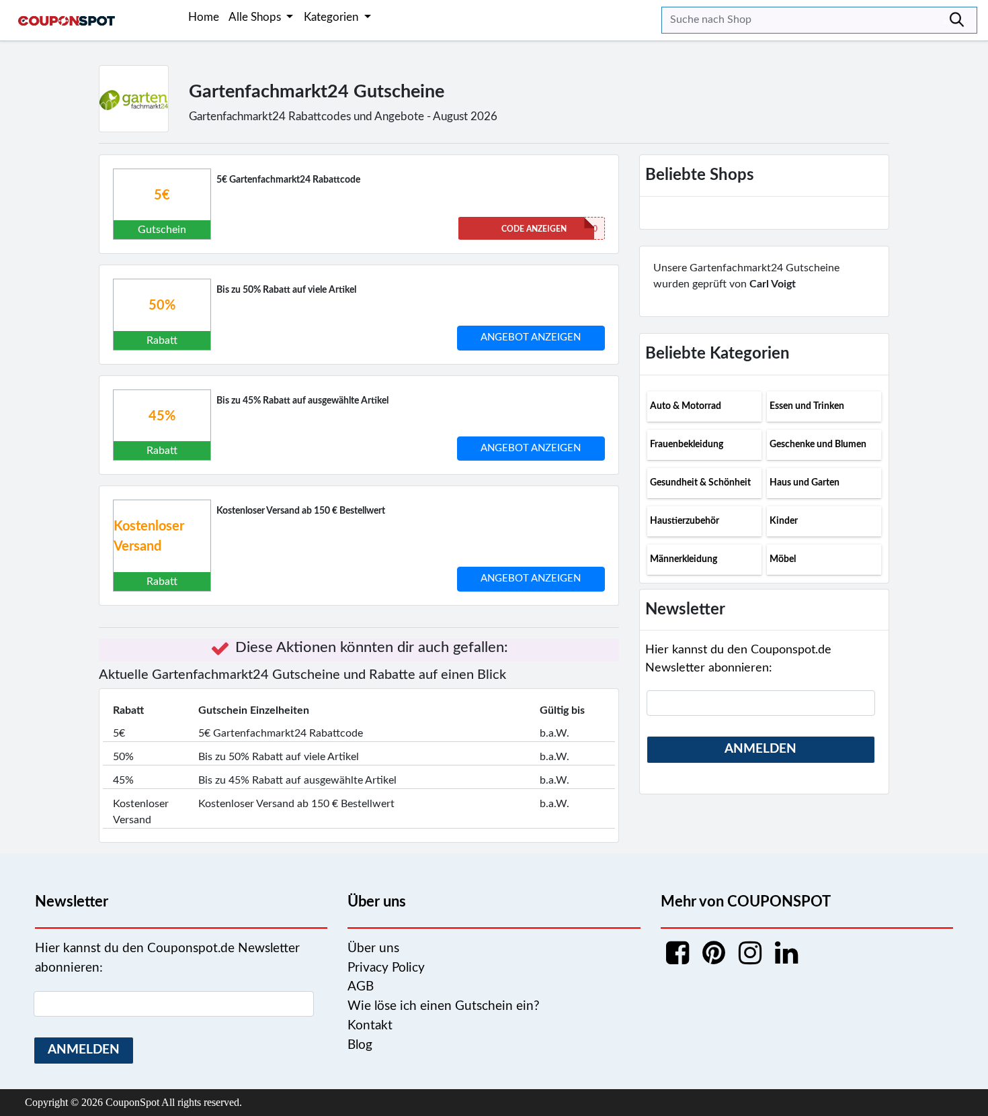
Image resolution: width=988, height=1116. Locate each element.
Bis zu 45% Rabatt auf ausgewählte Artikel (302, 401)
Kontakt (370, 1025)
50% (162, 305)
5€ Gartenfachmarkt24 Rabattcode (288, 180)
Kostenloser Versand (149, 536)
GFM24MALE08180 (549, 229)
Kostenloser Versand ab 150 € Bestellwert (300, 511)
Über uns (373, 948)
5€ (162, 195)
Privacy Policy (386, 968)
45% (162, 416)
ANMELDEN (760, 749)
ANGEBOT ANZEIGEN (531, 337)
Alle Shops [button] (256, 17)
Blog (359, 1045)
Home (203, 17)
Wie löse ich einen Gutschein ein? (443, 1006)
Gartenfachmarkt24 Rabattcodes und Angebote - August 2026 (343, 116)
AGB (360, 986)
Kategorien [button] (332, 17)
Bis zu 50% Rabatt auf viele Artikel (286, 290)
